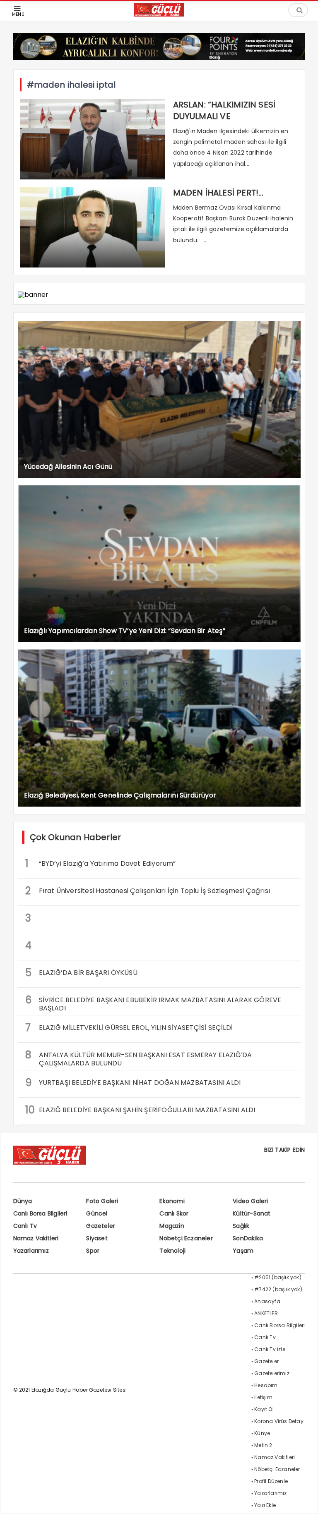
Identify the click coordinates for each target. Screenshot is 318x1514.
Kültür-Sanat (251, 1213)
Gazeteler (100, 1226)
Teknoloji (172, 1251)
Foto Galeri (102, 1201)
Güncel (96, 1213)
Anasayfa (267, 1301)
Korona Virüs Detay (279, 1421)
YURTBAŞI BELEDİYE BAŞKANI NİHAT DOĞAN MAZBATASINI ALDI (133, 1082)
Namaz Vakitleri (36, 1238)
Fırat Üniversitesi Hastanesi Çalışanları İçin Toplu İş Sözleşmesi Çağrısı (147, 891)
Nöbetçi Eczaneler (185, 1238)
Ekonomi (171, 1201)
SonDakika (248, 1238)
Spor (92, 1251)
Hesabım (265, 1385)
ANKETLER (266, 1313)
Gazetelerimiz (271, 1373)
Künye (262, 1433)
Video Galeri (250, 1201)
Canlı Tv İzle (269, 1349)
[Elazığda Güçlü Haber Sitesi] (159, 14)
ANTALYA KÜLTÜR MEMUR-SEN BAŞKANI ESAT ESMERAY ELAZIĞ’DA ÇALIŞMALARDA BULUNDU (138, 1058)
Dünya (22, 1201)
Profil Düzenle (271, 1481)
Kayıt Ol (264, 1409)
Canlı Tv (25, 1226)
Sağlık (241, 1226)
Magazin (171, 1226)
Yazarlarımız (31, 1251)
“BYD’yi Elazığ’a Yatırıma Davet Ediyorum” (100, 863)
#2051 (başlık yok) (277, 1277)
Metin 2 (263, 1445)
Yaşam (243, 1251)
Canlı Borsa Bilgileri (40, 1213)
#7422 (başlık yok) (278, 1289)
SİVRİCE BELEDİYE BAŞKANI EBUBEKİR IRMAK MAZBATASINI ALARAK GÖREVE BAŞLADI (153, 1003)
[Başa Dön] (303, 1499)
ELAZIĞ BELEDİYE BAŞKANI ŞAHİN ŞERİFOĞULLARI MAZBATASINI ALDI (140, 1110)
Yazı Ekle (265, 1505)
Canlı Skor (173, 1213)
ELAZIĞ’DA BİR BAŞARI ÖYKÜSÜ (81, 972)
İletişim (263, 1397)
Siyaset (96, 1238)
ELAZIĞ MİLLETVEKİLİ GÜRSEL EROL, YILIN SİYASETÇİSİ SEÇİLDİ (129, 1027)
